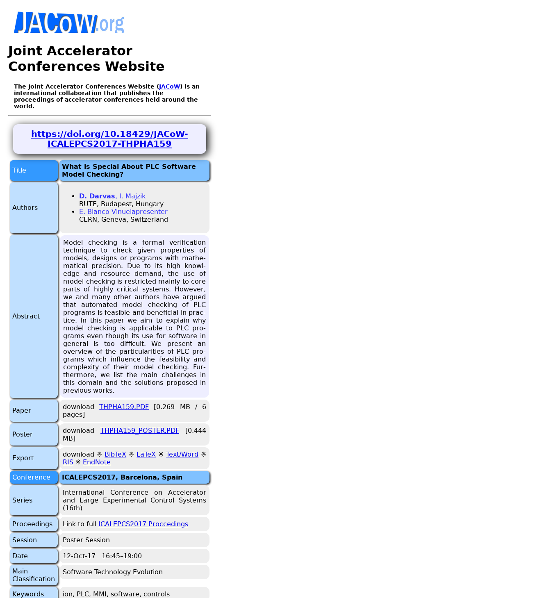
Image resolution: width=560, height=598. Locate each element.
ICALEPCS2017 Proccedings (143, 524)
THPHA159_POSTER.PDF (139, 430)
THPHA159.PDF (124, 407)
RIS (68, 462)
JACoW (169, 86)
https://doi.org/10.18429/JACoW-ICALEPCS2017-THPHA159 (109, 139)
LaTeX (146, 454)
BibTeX (115, 454)
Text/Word (182, 454)
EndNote (97, 462)
